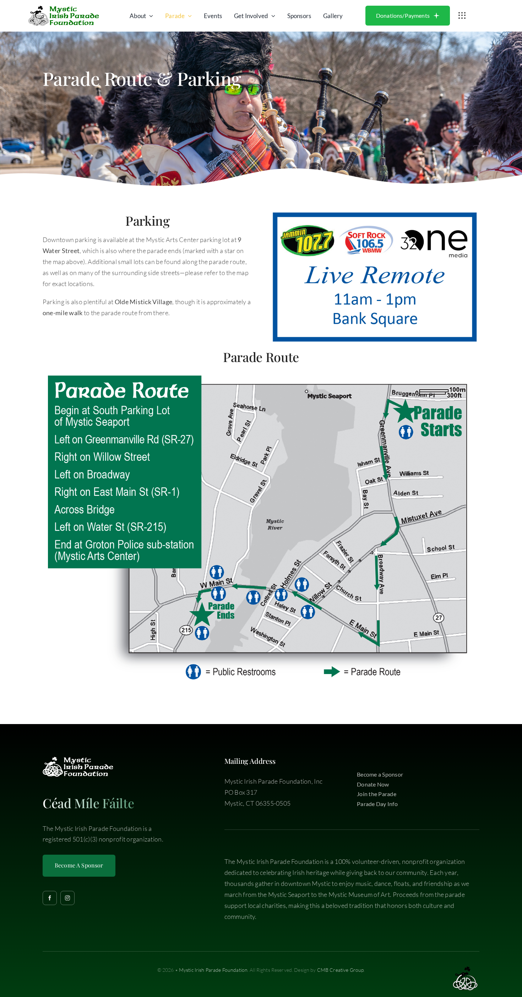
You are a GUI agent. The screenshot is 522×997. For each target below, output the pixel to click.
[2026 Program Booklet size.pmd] (261, 374)
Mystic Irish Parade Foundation (213, 970)
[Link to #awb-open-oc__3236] (462, 15)
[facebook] (50, 898)
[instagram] (67, 898)
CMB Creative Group (340, 970)
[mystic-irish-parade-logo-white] (78, 760)
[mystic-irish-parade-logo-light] (63, 9)
